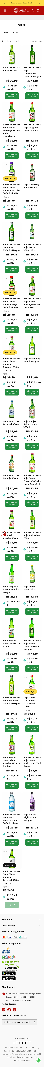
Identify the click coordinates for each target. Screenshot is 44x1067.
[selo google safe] (9, 959)
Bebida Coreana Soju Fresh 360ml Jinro (32, 247)
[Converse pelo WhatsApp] (38, 1063)
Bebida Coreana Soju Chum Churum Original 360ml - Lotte (11, 877)
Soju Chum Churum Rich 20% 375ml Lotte (30, 702)
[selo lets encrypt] (6, 953)
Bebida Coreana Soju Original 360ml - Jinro (32, 127)
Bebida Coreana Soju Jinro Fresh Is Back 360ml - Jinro (11, 819)
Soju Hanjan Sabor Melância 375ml (11, 643)
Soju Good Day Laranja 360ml (11, 477)
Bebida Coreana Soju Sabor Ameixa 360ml (11, 535)
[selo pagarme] (10, 970)
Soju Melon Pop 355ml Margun (31, 360)
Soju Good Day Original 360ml (11, 423)
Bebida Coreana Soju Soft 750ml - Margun (11, 247)
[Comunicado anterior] (4, 3)
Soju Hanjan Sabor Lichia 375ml (30, 424)
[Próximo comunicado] (39, 3)
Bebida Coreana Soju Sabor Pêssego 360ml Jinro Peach (32, 303)
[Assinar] (34, 1022)
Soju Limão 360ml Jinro (29, 588)
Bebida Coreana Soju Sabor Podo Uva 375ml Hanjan (32, 762)
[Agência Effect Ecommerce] (22, 1044)
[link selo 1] (9, 975)
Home (6, 33)
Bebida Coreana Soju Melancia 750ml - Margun (11, 700)
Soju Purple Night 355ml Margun (30, 817)
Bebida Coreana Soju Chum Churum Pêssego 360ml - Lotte (11, 364)
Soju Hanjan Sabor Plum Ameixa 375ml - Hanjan (11, 762)
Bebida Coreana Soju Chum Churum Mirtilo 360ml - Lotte (11, 189)
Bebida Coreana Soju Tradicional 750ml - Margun (32, 72)
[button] (5, 10)
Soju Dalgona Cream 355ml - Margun (11, 589)
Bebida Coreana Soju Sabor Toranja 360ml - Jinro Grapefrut (32, 480)
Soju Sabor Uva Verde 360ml (11, 69)
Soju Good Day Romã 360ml (31, 186)
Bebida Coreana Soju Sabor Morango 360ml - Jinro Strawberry (11, 130)
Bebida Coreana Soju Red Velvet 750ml (32, 535)
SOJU (15, 33)
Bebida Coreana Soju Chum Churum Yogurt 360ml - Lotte (11, 303)
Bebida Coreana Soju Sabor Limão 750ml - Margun (32, 645)
